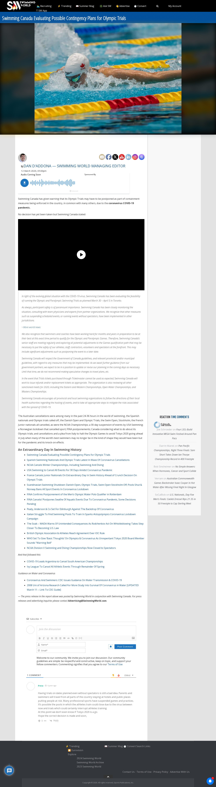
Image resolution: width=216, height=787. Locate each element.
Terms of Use (115, 664)
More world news (32, 327)
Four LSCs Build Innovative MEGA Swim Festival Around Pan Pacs (174, 434)
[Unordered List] (60, 638)
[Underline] (48, 638)
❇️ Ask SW (105, 6)
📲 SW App (41, 10)
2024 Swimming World (89, 758)
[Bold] (40, 638)
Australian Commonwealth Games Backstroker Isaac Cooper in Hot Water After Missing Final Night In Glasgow (174, 483)
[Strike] (52, 638)
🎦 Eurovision (75, 750)
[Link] (73, 638)
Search (140, 746)
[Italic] (44, 638)
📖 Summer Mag (85, 6)
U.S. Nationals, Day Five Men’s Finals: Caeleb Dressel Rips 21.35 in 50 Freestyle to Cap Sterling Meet (174, 499)
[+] (80, 638)
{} (76, 638)
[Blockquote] (64, 638)
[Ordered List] (56, 638)
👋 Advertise (123, 6)
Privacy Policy (160, 771)
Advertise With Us (180, 771)
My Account (174, 6)
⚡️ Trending (64, 6)
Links (147, 746)
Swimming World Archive (90, 762)
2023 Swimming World (89, 766)
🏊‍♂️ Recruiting (44, 6)
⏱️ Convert (140, 6)
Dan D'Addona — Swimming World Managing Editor (74, 165)
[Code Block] (68, 638)
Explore (72, 754)
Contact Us (129, 771)
